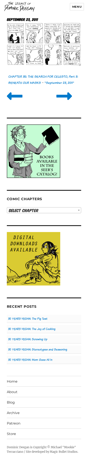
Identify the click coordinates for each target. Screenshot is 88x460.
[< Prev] (14, 101)
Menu (77, 6)
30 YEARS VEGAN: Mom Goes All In (30, 360)
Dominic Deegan (18, 447)
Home (12, 381)
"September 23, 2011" (59, 82)
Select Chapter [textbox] (23, 210)
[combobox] (44, 210)
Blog (11, 402)
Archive (13, 413)
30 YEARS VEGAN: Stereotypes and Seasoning (37, 350)
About (12, 392)
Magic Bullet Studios (64, 452)
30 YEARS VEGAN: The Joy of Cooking (31, 329)
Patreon (14, 423)
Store (11, 434)
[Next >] (64, 101)
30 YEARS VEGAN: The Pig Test (27, 319)
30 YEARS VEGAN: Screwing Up (27, 339)
